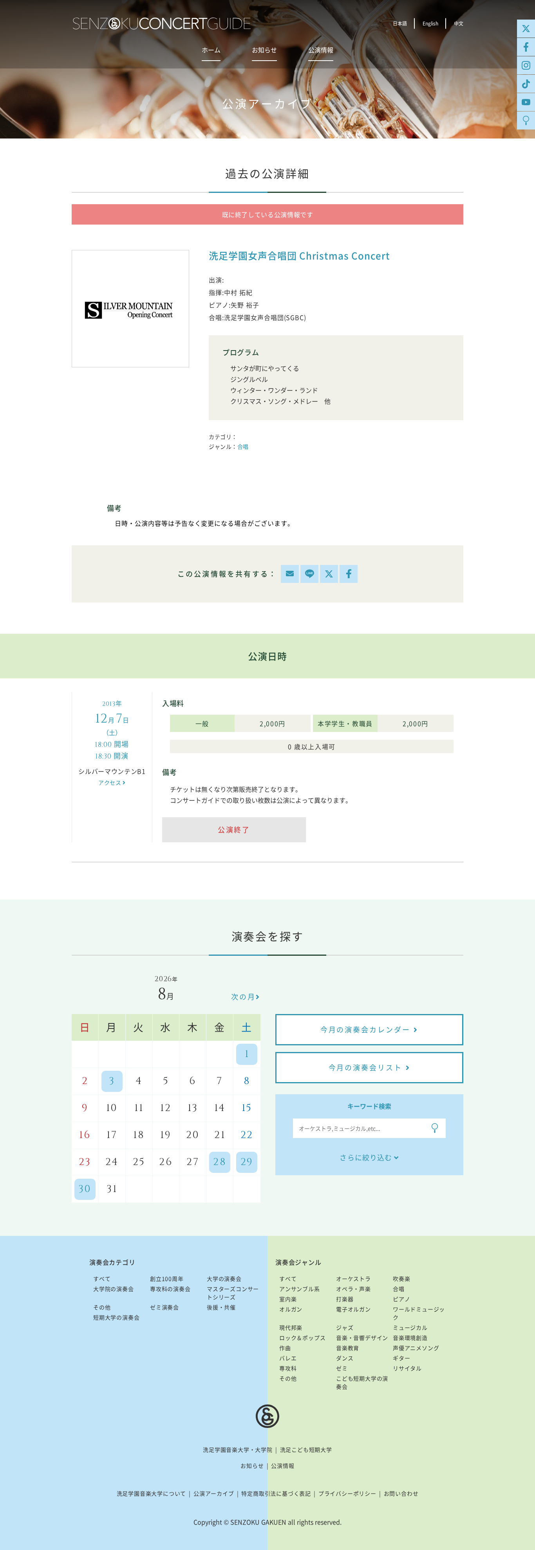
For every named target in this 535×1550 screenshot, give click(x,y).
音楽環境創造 (410, 1337)
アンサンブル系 (299, 1289)
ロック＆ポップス (302, 1337)
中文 (458, 23)
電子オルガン (353, 1309)
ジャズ (344, 1327)
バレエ (287, 1358)
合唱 (243, 446)
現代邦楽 (290, 1327)
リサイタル (407, 1368)
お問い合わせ (401, 1493)
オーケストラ (353, 1278)
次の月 (243, 996)
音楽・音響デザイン (362, 1337)
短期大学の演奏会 (116, 1317)
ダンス (344, 1358)
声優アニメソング (416, 1348)
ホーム (211, 49)
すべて (101, 1278)
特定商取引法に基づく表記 (276, 1493)
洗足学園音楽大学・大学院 (238, 1449)
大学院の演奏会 (113, 1289)
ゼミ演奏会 (164, 1307)
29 (246, 1162)
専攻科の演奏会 (170, 1289)
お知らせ (264, 49)
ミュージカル (410, 1327)
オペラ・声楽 (353, 1289)
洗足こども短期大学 (306, 1449)
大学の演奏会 (224, 1278)
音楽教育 (347, 1348)
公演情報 (320, 49)
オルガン (290, 1309)
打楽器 (344, 1299)
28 (219, 1162)
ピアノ (401, 1299)
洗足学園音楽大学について (151, 1493)
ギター (401, 1358)
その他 (101, 1307)
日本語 (400, 23)
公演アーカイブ (213, 1493)
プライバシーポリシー (347, 1493)
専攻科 (287, 1368)
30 (85, 1189)
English (430, 23)
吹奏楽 (401, 1278)
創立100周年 (167, 1278)
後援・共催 (221, 1307)
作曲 (285, 1348)
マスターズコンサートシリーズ (233, 1293)
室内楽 (287, 1299)
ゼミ (342, 1368)
